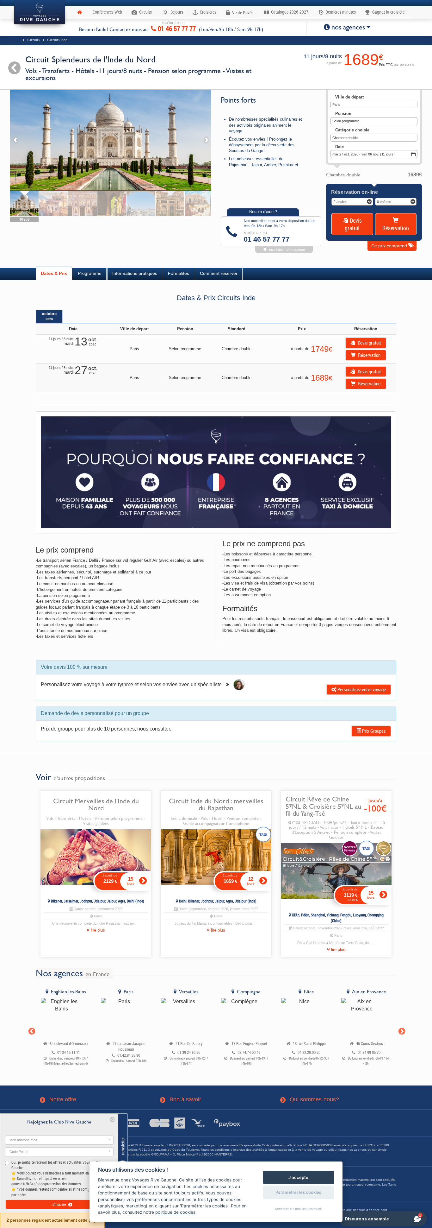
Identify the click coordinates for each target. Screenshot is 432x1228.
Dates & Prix (54, 273)
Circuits (33, 40)
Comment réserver (219, 273)
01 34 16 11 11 (68, 1052)
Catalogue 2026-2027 (289, 12)
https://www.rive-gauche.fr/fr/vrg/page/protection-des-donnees (46, 1181)
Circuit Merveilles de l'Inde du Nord (96, 804)
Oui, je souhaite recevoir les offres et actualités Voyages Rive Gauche (56, 1178)
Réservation (395, 228)
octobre (49, 316)
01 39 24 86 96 (188, 1052)
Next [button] (401, 1031)
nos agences (348, 27)
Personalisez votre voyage (361, 689)
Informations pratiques (134, 273)
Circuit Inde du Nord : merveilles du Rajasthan (216, 804)
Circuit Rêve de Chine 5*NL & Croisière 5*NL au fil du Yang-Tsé (323, 806)
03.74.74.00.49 (249, 1052)
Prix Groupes (373, 731)
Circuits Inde (57, 40)
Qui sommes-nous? (310, 1100)
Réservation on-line (354, 192)
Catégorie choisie (352, 130)
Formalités (178, 273)
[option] (65, 1028)
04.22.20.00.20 (309, 1052)
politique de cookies (175, 1212)
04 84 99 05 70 (369, 1052)
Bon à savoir (181, 1100)
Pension (343, 113)
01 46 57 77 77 (176, 27)
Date (339, 146)
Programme (90, 273)
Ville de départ (349, 97)
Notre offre (58, 1100)
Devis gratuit (353, 224)
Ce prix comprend (389, 245)
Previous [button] (31, 1031)
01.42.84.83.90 (128, 1055)
